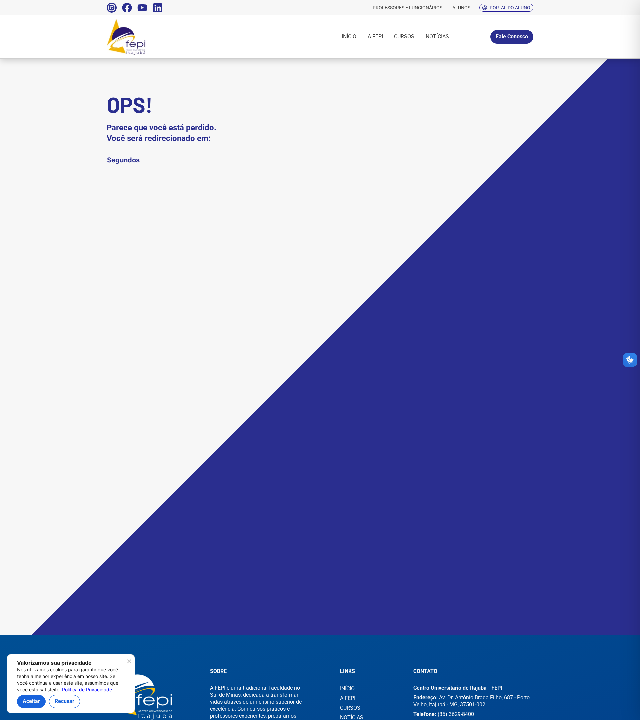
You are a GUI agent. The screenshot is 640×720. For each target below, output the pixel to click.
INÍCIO (349, 36)
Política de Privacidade (87, 689)
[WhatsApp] (613, 706)
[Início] (148, 37)
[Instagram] (112, 8)
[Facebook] (127, 8)
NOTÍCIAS (437, 36)
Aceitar (31, 701)
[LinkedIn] (158, 8)
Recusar (64, 701)
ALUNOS (461, 7)
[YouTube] (142, 8)
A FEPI (375, 36)
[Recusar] (128, 663)
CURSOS (404, 36)
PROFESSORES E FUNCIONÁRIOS (407, 7)
